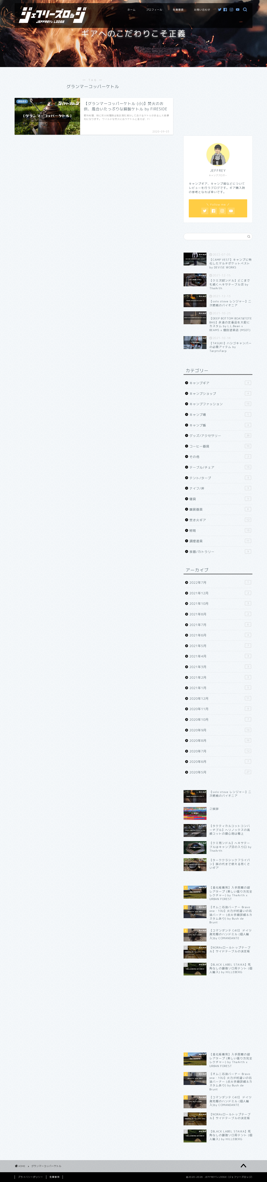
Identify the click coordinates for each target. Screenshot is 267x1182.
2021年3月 (219, 667)
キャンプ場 (219, 415)
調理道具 (219, 541)
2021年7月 (219, 625)
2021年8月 (219, 614)
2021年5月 (219, 646)
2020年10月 (219, 719)
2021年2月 (219, 677)
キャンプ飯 (219, 425)
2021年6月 (219, 635)
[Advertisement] (218, 99)
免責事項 (178, 9)
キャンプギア (219, 383)
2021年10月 (219, 603)
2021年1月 (219, 688)
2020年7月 (219, 751)
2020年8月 (219, 740)
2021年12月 (219, 593)
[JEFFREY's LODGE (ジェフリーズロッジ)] (53, 21)
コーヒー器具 (219, 446)
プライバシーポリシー (30, 1177)
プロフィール (154, 9)
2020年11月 (219, 709)
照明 (219, 531)
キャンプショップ (219, 394)
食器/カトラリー (219, 552)
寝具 (219, 499)
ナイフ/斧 (219, 488)
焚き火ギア (219, 520)
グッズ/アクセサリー (219, 436)
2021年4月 (219, 656)
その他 (219, 457)
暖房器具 (219, 509)
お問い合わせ (202, 9)
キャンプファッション (219, 404)
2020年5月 (219, 772)
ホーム (131, 9)
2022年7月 (219, 582)
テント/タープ (219, 478)
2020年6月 (219, 761)
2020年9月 (219, 730)
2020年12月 (219, 698)
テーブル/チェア (219, 467)
